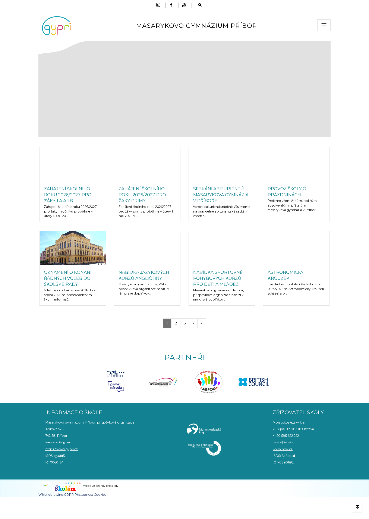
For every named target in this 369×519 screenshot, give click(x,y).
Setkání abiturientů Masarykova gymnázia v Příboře (221, 194)
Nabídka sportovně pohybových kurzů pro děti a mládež (218, 278)
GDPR (69, 495)
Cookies (100, 495)
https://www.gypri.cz (61, 449)
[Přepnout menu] (324, 25)
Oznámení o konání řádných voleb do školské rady (67, 278)
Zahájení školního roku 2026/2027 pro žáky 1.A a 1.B (67, 194)
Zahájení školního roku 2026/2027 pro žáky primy (142, 194)
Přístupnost (84, 495)
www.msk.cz (283, 449)
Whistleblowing (50, 495)
